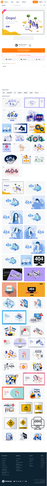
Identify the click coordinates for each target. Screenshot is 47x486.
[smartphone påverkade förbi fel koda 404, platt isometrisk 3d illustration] (38, 303)
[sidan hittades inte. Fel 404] (22, 147)
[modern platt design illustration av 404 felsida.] (12, 171)
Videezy (3, 461)
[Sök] (41, 5)
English (41, 458)
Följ (30, 45)
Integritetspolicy (41, 481)
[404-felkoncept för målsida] (20, 137)
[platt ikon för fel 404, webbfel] (7, 147)
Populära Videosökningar (19, 469)
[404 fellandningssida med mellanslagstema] (20, 128)
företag (36, 92)
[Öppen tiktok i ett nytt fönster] (22, 480)
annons (19, 92)
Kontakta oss (30, 460)
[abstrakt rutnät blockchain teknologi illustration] (38, 330)
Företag (3, 463)
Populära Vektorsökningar (19, 464)
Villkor (36, 481)
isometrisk (9, 92)
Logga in (40, 1)
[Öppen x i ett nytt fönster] (24, 480)
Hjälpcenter (31, 458)
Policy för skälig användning (38, 482)
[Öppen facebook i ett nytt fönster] (14, 480)
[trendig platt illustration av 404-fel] (39, 158)
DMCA (17, 459)
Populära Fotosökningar (19, 467)
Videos (17, 2)
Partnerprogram (19, 461)
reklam (25, 92)
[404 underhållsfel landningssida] (12, 115)
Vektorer (6, 2)
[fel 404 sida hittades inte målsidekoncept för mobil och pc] (12, 102)
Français (41, 465)
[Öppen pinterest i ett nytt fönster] (20, 480)
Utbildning (4, 465)
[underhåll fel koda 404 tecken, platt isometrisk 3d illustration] (38, 354)
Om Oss (30, 462)
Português (42, 461)
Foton (12, 2)
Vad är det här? (13, 63)
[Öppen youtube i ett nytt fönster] (26, 480)
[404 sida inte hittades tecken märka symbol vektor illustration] (31, 407)
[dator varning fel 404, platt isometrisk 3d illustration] (23, 436)
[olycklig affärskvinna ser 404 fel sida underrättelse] (20, 342)
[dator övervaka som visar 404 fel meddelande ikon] (39, 260)
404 (3, 92)
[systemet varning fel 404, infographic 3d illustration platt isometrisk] (36, 317)
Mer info (4, 65)
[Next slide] (42, 92)
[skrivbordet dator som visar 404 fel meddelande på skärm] (9, 289)
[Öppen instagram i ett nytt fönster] (16, 480)
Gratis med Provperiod (23, 50)
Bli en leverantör (31, 465)
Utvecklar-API (4, 467)
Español (41, 459)
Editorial (24, 2)
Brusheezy (4, 458)
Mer (41, 466)
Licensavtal (18, 458)
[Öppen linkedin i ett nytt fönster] (18, 480)
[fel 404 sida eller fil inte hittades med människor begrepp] (8, 137)
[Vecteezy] (2, 2)
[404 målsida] (35, 137)
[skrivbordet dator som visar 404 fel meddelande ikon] (37, 423)
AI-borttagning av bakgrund (5, 472)
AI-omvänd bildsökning (4, 469)
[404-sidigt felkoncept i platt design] (34, 115)
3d (14, 92)
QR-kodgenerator (5, 474)
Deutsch (41, 463)
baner (31, 92)
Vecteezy (4, 459)
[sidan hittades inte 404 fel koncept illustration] (26, 158)
